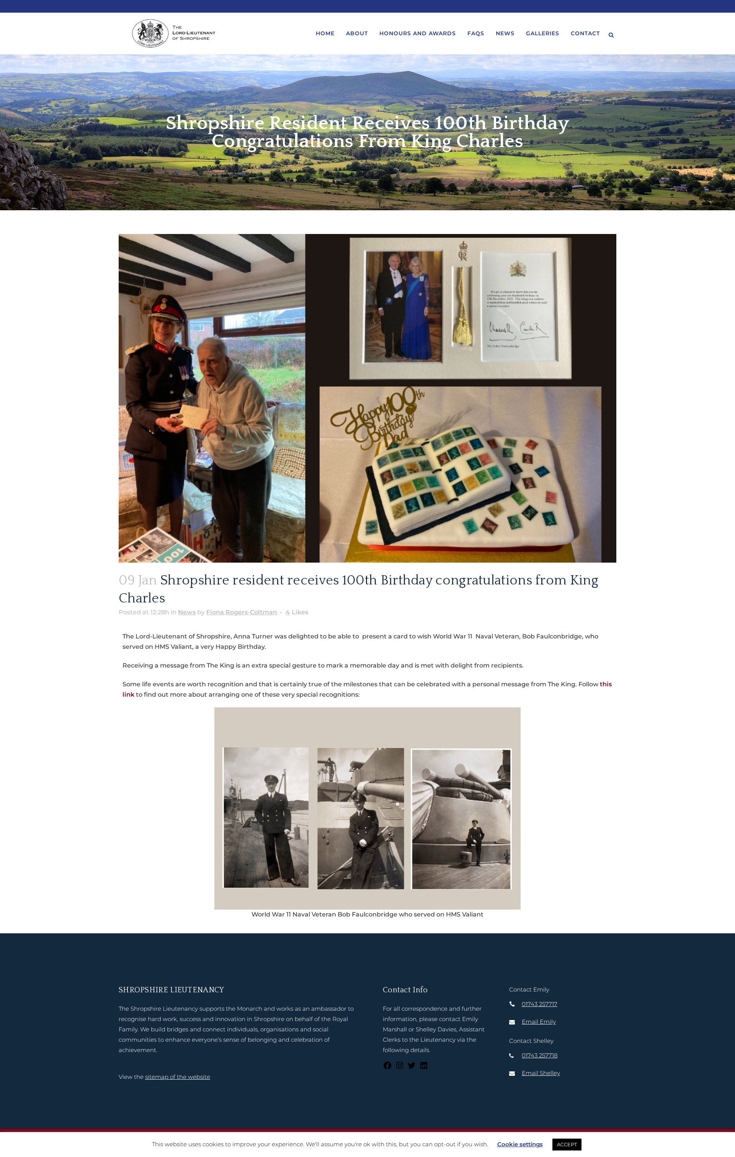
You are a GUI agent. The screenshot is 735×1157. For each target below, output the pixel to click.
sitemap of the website (177, 1076)
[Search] (611, 34)
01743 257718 (539, 1055)
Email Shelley (541, 1073)
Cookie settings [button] (520, 1144)
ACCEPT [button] (567, 1144)
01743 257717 (539, 1004)
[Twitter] (411, 1068)
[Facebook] (387, 1068)
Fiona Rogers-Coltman (241, 612)
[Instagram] (399, 1068)
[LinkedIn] (423, 1068)
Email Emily (539, 1021)
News (187, 612)
